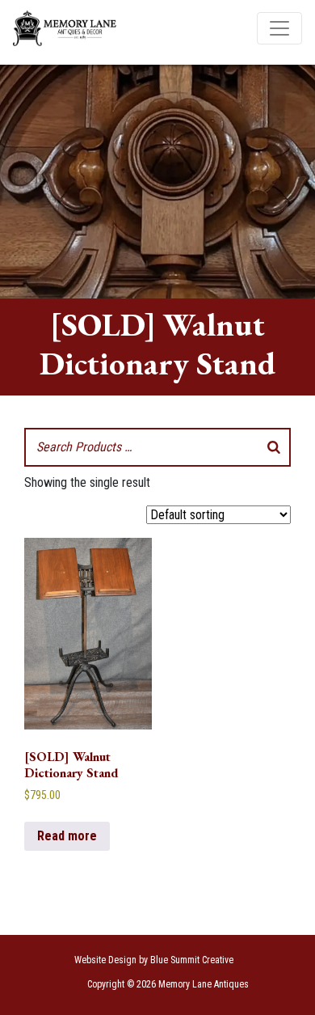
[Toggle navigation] (279, 28)
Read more (67, 836)
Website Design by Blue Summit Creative (153, 960)
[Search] (274, 447)
